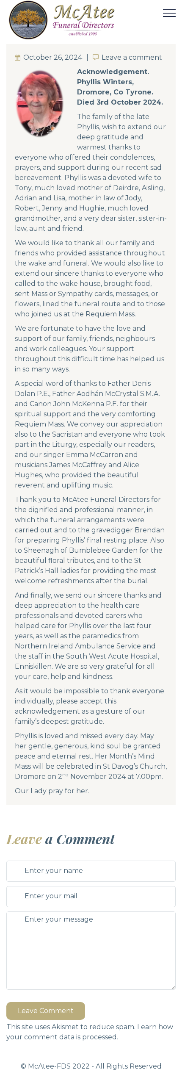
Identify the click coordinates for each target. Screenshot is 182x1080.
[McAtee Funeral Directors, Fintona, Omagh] (83, 20)
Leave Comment (46, 1011)
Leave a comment (132, 57)
